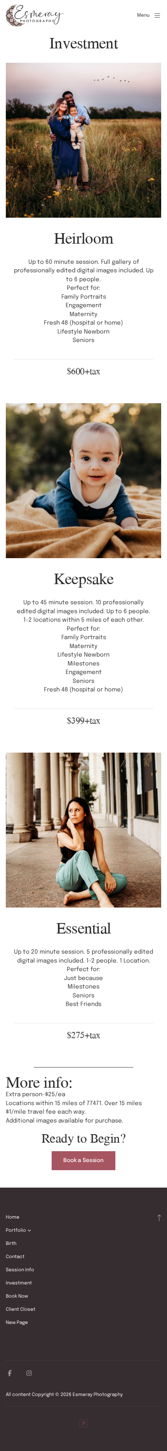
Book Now (17, 1296)
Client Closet (20, 1309)
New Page (17, 1322)
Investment (19, 1283)
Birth (11, 1243)
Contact (15, 1257)
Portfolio (16, 1230)
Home (12, 1217)
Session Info (20, 1270)
